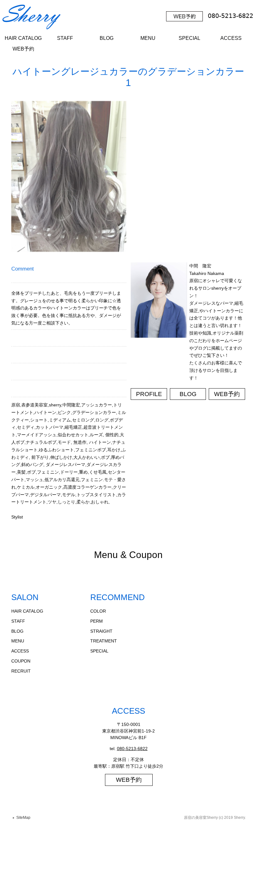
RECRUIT (21, 671)
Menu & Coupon (128, 555)
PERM (96, 621)
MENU (147, 38)
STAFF (65, 38)
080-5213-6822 (132, 748)
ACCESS (231, 38)
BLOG (106, 38)
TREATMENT (103, 640)
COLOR (98, 611)
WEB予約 (23, 48)
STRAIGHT (101, 631)
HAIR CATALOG (23, 38)
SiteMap (23, 817)
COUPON (20, 660)
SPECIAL (189, 38)
